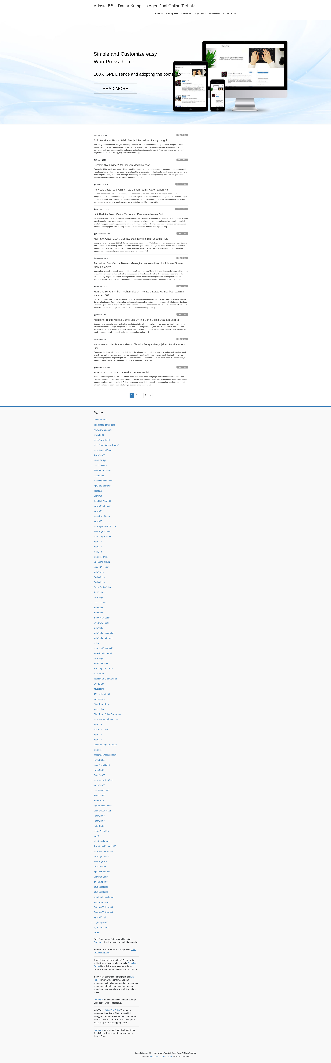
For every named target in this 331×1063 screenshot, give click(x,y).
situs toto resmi (100, 866)
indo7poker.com (101, 663)
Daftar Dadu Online (102, 587)
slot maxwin (99, 699)
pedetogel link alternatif (104, 897)
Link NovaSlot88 (101, 790)
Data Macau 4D (101, 603)
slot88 (96, 836)
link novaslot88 (101, 882)
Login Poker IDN (101, 831)
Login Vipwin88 (101, 922)
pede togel (98, 597)
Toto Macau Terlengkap (104, 425)
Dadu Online (99, 577)
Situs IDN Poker (101, 567)
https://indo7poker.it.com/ (105, 755)
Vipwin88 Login (101, 877)
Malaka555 (99, 476)
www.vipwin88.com (102, 430)
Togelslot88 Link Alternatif (105, 679)
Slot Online (182, 135)
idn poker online (101, 557)
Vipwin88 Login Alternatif (105, 745)
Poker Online (181, 209)
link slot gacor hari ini (103, 668)
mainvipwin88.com (102, 516)
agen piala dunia (101, 927)
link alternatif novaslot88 (105, 846)
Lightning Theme (166, 1057)
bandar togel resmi (102, 536)
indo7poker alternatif (103, 638)
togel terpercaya (101, 902)
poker (96, 643)
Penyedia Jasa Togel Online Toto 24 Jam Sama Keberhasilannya (131, 189)
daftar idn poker (101, 729)
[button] (25, 72)
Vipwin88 (98, 496)
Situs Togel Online (102, 531)
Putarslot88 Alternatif (103, 907)
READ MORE (90, 88)
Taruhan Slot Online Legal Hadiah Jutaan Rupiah (121, 372)
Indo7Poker (99, 572)
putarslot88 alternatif (103, 648)
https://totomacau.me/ (103, 851)
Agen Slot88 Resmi (103, 806)
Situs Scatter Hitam (102, 811)
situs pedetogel (101, 887)
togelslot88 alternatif (103, 653)
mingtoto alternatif (102, 841)
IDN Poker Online (102, 694)
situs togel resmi (101, 856)
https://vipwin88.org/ (103, 450)
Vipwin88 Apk (100, 460)
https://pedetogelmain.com (106, 719)
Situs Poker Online (102, 470)
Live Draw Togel (101, 623)
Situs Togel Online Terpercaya (107, 714)
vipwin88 (98, 511)
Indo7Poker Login (102, 618)
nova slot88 (99, 674)
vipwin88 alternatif (102, 486)
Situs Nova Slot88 (102, 765)
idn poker (98, 750)
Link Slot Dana (100, 465)
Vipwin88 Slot (100, 420)
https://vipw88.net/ (102, 440)
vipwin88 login (100, 917)
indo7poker (99, 608)
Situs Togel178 (100, 861)
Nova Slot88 (99, 760)
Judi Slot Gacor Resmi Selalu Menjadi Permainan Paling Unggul (130, 140)
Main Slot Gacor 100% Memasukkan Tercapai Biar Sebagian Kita (131, 238)
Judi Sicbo (98, 592)
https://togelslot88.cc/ (103, 481)
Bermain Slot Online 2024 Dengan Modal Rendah (122, 165)
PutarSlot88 (99, 816)
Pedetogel (98, 942)
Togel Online (181, 184)
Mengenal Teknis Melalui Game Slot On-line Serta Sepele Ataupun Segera (136, 319)
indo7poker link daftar (104, 633)
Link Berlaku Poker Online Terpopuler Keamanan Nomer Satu (129, 214)
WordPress (154, 1057)
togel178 (98, 542)
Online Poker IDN (102, 562)
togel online (99, 709)
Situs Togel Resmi (102, 704)
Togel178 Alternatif (102, 501)
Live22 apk (99, 684)
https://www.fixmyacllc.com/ (106, 445)
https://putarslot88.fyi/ (103, 780)
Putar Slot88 (99, 775)
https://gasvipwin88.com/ (105, 526)
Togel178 (98, 491)
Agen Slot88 (99, 455)
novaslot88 (99, 435)
